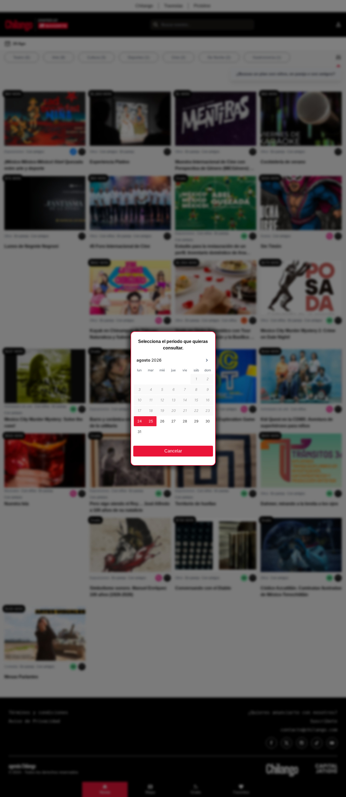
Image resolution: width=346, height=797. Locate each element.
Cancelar (173, 451)
